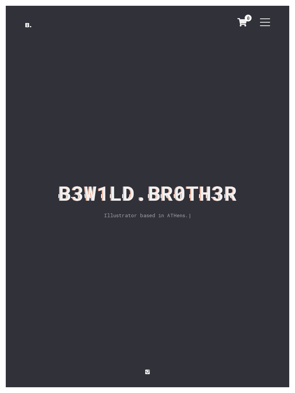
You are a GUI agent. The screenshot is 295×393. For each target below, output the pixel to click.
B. (28, 25)
